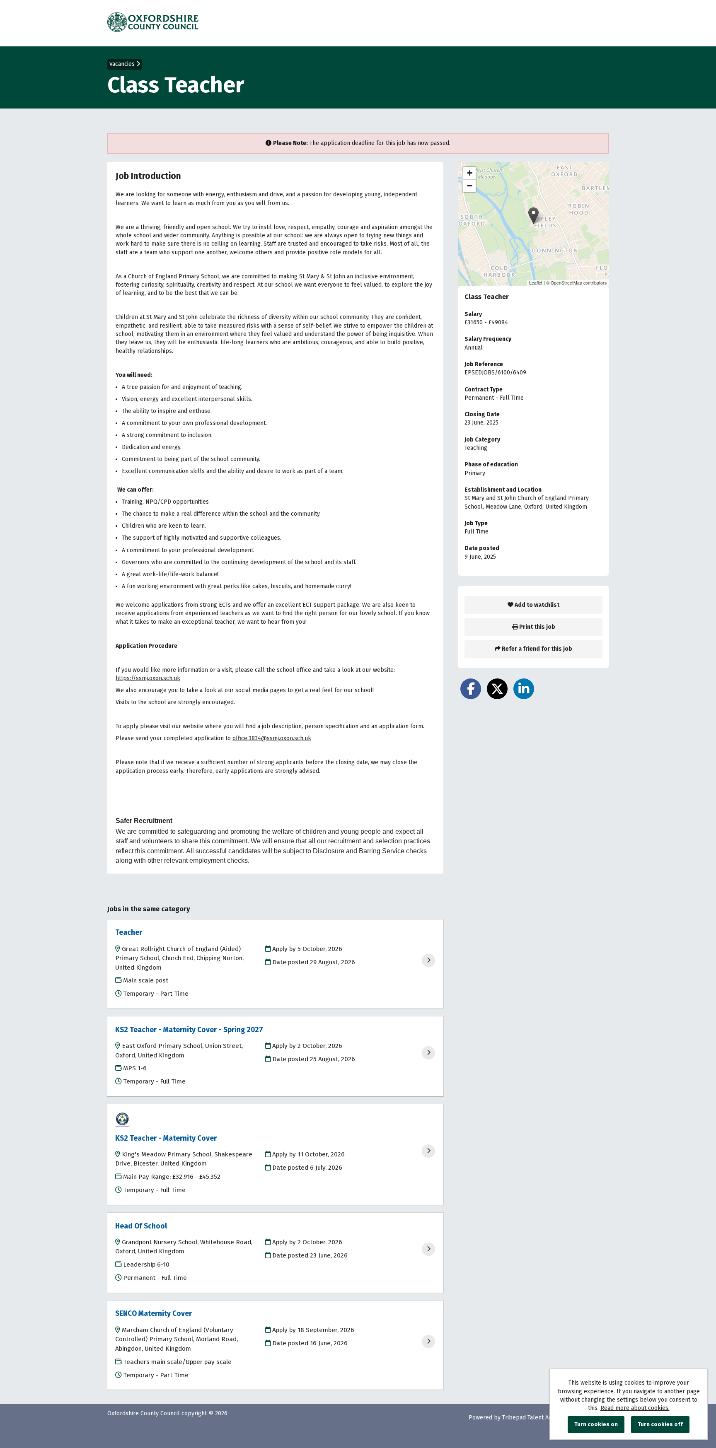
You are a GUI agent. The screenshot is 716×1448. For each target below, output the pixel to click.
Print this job (536, 626)
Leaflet (535, 283)
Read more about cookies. (635, 1408)
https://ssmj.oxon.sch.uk (148, 678)
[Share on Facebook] (470, 688)
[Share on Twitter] (497, 688)
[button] (533, 215)
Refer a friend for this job (536, 648)
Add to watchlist (536, 604)
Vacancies (122, 64)
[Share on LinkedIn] (523, 688)
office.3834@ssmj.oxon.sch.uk (271, 738)
